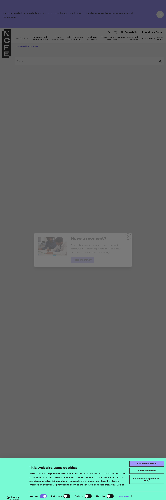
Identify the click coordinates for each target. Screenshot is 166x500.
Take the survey (82, 260)
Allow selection (147, 471)
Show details (123, 496)
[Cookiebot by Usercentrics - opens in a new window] (12, 498)
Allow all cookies (147, 464)
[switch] (66, 496)
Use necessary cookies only (146, 480)
